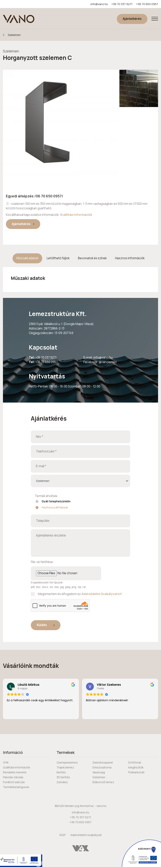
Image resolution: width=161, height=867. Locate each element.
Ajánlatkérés (132, 19)
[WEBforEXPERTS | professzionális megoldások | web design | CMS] (80, 848)
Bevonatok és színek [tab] (92, 258)
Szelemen (14, 35)
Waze (88, 324)
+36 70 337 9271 (122, 4)
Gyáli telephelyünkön (56, 501)
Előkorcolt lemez (103, 782)
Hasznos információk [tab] (130, 258)
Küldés (42, 625)
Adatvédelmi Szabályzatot (101, 594)
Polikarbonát (136, 772)
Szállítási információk (76, 215)
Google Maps (73, 324)
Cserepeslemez (67, 762)
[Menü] (154, 19)
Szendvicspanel (102, 762)
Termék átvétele (46, 496)
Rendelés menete (15, 772)
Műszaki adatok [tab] (27, 258)
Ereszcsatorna (102, 767)
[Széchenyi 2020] (141, 853)
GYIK (6, 762)
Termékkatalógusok (16, 787)
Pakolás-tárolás (13, 777)
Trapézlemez (65, 767)
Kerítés (61, 772)
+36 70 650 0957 (147, 4)
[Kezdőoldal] (18, 19)
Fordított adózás (14, 782)
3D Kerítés (63, 777)
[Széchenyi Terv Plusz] (21, 860)
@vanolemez (108, 362)
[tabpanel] (80, 278)
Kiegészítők (136, 767)
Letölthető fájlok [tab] (58, 258)
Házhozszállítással (55, 507)
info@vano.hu (99, 4)
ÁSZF (62, 835)
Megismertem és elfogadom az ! (80, 594)
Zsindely (62, 782)
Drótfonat (134, 762)
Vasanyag (98, 772)
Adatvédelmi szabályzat (86, 835)
